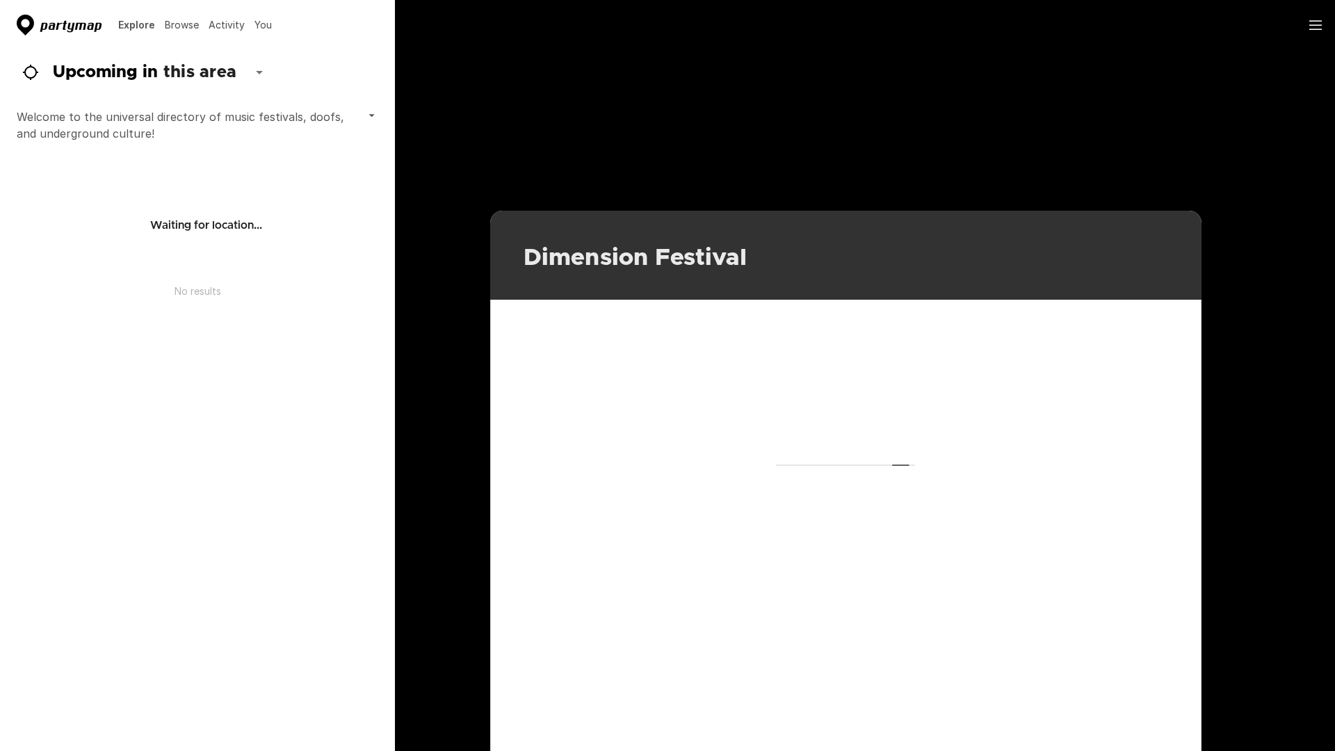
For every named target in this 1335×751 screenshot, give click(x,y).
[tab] (137, 25)
